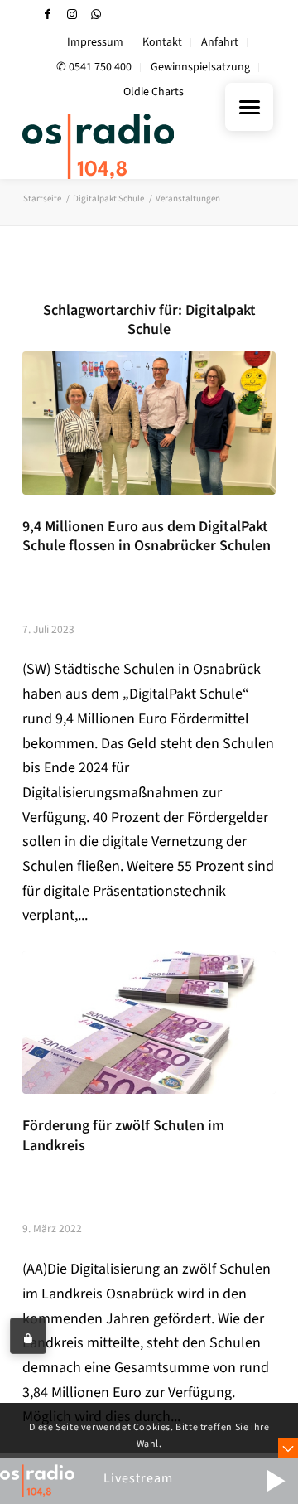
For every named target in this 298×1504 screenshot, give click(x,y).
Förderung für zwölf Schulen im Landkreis (123, 1135)
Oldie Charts (153, 92)
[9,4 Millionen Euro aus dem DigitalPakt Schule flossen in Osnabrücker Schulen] (149, 422)
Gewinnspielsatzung (200, 67)
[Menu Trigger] (249, 107)
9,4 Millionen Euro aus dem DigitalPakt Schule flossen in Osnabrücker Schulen (146, 536)
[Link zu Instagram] (72, 14)
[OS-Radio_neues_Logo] (123, 146)
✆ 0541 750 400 (94, 67)
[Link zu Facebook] (48, 14)
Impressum (95, 42)
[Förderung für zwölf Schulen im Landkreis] (149, 1022)
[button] (275, 1481)
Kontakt (162, 42)
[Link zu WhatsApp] (96, 14)
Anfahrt (219, 42)
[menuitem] (95, 42)
